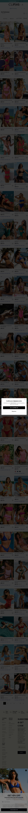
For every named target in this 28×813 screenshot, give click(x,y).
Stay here (14, 411)
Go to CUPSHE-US (14, 407)
